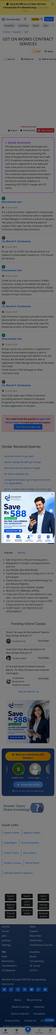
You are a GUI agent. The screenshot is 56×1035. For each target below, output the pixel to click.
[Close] (52, 494)
